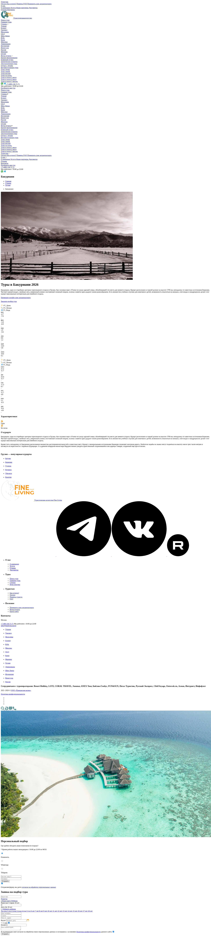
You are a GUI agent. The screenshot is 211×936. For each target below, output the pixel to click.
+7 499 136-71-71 (7, 624)
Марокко (4, 52)
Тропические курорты (9, 62)
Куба (3, 38)
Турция (3, 26)
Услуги (12, 566)
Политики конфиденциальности (88, 932)
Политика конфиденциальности (13, 694)
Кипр (3, 40)
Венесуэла (5, 48)
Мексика (4, 42)
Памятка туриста (16, 597)
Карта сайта (14, 611)
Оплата (12, 595)
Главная (8, 181)
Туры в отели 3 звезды (9, 81)
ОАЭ (3, 34)
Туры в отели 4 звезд (8, 79)
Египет (3, 28)
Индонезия (5, 46)
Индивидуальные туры (9, 68)
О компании (14, 564)
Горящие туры (6, 22)
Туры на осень (6, 75)
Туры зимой (5, 71)
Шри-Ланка (5, 36)
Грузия (3, 54)
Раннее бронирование (9, 58)
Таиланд (4, 30)
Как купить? (14, 593)
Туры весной (6, 73)
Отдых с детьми (7, 66)
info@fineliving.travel (8, 626)
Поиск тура (5, 20)
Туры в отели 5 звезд (8, 77)
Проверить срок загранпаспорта (22, 607)
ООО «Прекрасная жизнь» (21, 690)
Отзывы (13, 568)
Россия (3, 50)
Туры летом (5, 70)
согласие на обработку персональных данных (39, 887)
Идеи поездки (15, 584)
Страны (4, 24)
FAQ (11, 599)
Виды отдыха (6, 56)
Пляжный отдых (7, 60)
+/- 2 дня (4, 923)
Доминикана (5, 44)
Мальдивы (5, 32)
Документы (14, 570)
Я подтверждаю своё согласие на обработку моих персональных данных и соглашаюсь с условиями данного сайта (56, 932)
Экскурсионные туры (9, 64)
